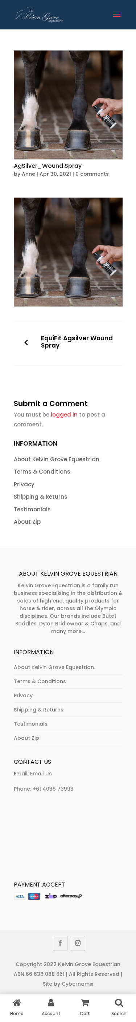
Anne (28, 174)
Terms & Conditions (42, 471)
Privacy (24, 484)
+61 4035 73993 (53, 788)
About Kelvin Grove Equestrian (56, 459)
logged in (64, 414)
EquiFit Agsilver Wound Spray (77, 342)
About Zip (27, 522)
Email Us (41, 773)
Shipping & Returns (40, 496)
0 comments (92, 174)
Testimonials (32, 509)
